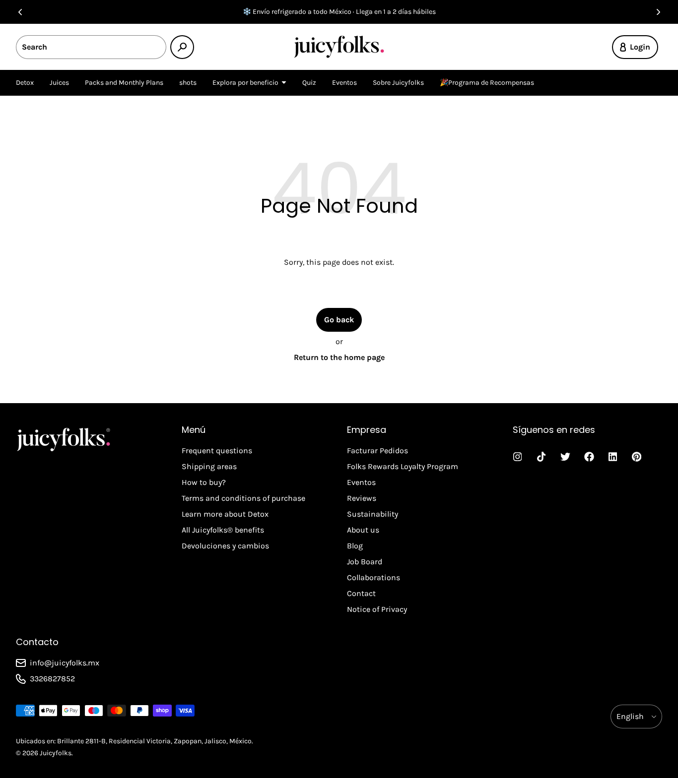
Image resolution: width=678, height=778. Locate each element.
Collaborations (373, 577)
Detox (25, 82)
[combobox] (91, 47)
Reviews (361, 498)
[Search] (182, 47)
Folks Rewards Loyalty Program (402, 466)
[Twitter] (565, 457)
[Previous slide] (20, 12)
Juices (59, 82)
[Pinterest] (637, 457)
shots (188, 82)
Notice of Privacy (377, 609)
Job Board (364, 561)
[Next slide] (658, 12)
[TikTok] (541, 457)
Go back (339, 319)
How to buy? (204, 482)
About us (363, 530)
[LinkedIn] (613, 457)
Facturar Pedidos (377, 450)
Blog (355, 545)
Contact (361, 593)
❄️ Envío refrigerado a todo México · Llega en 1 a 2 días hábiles (339, 11)
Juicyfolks (55, 753)
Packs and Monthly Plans (124, 82)
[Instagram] (518, 457)
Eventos (344, 82)
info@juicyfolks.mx (64, 662)
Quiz (309, 82)
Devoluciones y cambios (225, 545)
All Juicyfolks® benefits (223, 530)
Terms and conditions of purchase (243, 498)
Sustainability (372, 514)
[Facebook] (589, 457)
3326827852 (52, 678)
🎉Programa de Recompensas (487, 82)
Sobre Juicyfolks (398, 82)
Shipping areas (209, 466)
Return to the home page (339, 357)
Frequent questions (217, 450)
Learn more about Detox (225, 514)
